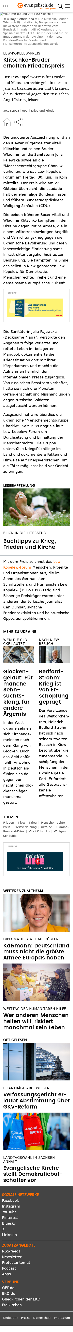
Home (7, 86)
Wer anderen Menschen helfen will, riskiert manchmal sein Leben (36, 985)
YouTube (9, 1176)
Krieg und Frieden (43, 74)
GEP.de (8, 1252)
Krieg (33, 786)
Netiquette (10, 1281)
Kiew (21, 786)
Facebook (10, 1164)
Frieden (8, 786)
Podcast (9, 1232)
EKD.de (8, 1257)
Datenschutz (42, 1281)
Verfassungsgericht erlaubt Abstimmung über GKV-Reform (36, 1065)
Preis (6, 791)
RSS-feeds (11, 1215)
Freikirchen (12, 1269)
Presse (25, 1281)
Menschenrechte (53, 786)
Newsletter (11, 1221)
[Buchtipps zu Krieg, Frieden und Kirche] (36, 471)
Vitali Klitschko (39, 795)
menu (5, 6)
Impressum (62, 1281)
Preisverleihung (25, 791)
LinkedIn (9, 1199)
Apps (6, 1238)
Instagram (11, 1170)
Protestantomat (16, 1226)
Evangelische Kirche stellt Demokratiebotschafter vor (32, 1138)
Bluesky (9, 1187)
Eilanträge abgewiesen (26, 1052)
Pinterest (10, 1181)
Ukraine (46, 791)
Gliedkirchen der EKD (21, 1263)
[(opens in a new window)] (35, 272)
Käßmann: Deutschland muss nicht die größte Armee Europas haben (36, 916)
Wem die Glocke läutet (16, 606)
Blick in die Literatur (24, 497)
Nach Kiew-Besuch (49, 606)
